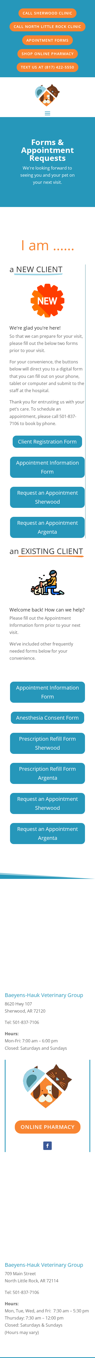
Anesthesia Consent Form (47, 717)
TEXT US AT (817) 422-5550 (47, 67)
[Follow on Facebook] (47, 1146)
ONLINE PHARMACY (48, 1126)
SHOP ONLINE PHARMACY (48, 53)
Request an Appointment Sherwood (47, 497)
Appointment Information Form (47, 467)
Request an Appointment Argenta (47, 527)
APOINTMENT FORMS (47, 40)
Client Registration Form (47, 441)
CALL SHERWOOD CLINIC (47, 13)
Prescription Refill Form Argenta (47, 773)
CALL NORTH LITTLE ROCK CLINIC (47, 26)
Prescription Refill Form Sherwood (47, 743)
